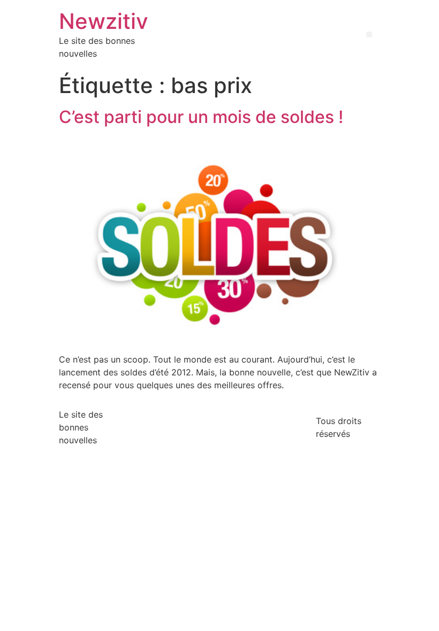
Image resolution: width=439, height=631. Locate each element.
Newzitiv (103, 21)
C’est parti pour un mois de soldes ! (201, 116)
